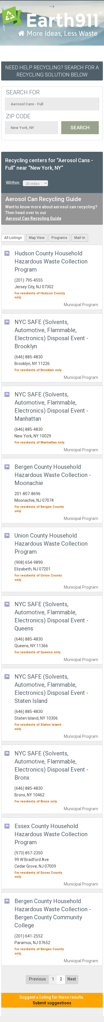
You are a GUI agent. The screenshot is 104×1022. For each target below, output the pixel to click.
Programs (59, 238)
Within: (14, 183)
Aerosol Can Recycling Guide (33, 218)
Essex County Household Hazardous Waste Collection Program (51, 834)
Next (71, 979)
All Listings (13, 238)
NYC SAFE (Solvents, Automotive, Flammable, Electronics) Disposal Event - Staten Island (51, 688)
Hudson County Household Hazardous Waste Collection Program (51, 261)
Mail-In (79, 238)
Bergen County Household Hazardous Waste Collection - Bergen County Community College (52, 913)
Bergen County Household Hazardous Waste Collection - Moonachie (52, 474)
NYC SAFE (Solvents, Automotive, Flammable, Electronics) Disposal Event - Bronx (51, 765)
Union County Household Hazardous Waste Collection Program (51, 543)
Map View (36, 238)
